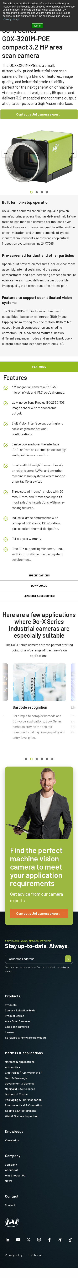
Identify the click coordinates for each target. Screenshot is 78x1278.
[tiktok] (70, 1241)
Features (39, 366)
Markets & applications (24, 1052)
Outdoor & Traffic (16, 1094)
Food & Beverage (16, 1078)
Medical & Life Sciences (20, 1089)
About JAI (11, 1170)
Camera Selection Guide (20, 1010)
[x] (28, 1241)
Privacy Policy (11, 19)
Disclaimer (35, 1255)
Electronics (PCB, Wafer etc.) (23, 1072)
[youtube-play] (18, 1241)
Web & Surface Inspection (21, 1116)
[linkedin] (7, 1241)
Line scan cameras (17, 1026)
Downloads (39, 585)
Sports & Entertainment (20, 1110)
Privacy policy (13, 1255)
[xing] (60, 1241)
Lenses (9, 1032)
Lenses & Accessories (39, 596)
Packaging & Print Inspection (23, 1099)
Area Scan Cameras (17, 1021)
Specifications (39, 575)
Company (12, 1155)
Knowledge (14, 1131)
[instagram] (39, 1241)
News (8, 1181)
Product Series (14, 1015)
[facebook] (49, 1241)
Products (12, 996)
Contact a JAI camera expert (38, 114)
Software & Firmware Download (25, 1037)
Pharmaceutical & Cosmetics (23, 1105)
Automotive (12, 1067)
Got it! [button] (37, 25)
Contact (12, 1196)
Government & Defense (20, 1083)
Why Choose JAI (15, 1175)
